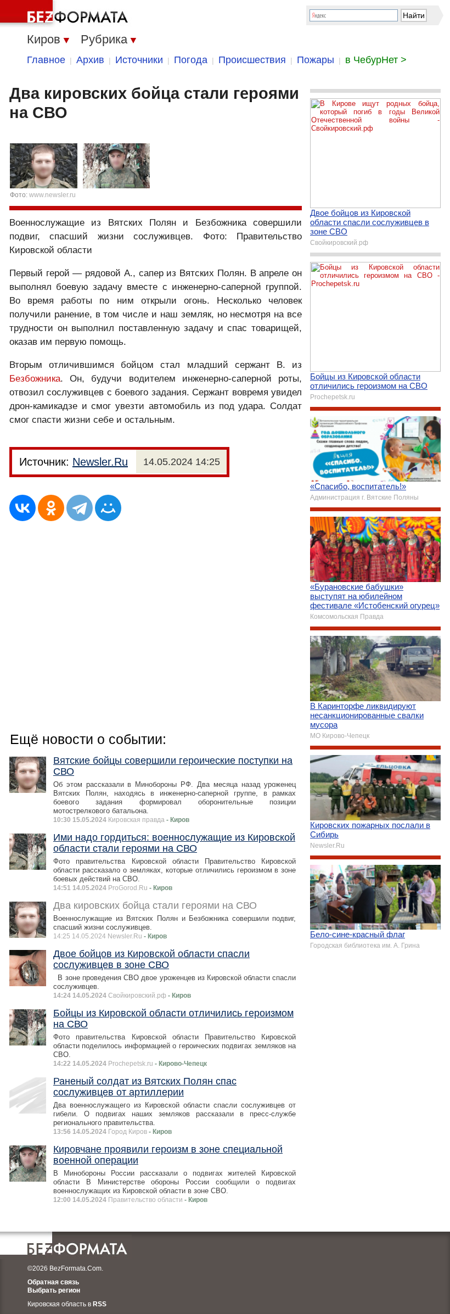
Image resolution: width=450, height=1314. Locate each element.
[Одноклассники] (51, 508)
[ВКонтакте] (22, 508)
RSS (99, 1304)
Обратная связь (53, 1282)
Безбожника (34, 378)
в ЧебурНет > (376, 59)
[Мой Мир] (108, 508)
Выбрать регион (53, 1290)
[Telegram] (79, 508)
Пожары (315, 59)
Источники (139, 59)
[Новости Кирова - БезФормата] (66, 13)
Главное (46, 59)
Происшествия (252, 59)
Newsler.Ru (100, 462)
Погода (190, 59)
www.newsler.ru (52, 195)
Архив (90, 59)
